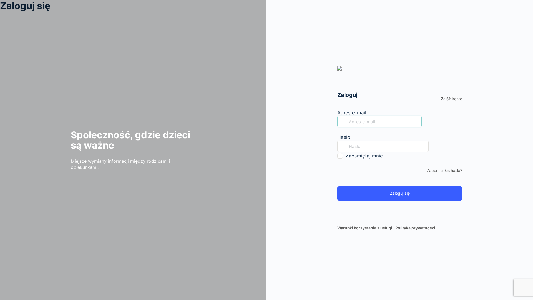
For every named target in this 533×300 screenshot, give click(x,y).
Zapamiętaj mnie (364, 156)
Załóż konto (451, 98)
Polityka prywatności (415, 228)
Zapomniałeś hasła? (444, 170)
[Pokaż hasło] (434, 146)
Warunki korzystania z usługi (364, 228)
